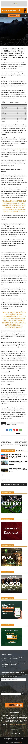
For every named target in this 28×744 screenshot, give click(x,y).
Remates (6, 18)
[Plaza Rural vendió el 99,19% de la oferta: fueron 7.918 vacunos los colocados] (4, 463)
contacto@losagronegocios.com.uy (17, 724)
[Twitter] (16, 733)
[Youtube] (19, 733)
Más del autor (19, 450)
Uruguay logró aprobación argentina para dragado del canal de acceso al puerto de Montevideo (21, 443)
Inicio (2, 18)
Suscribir (4, 684)
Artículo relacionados (8, 450)
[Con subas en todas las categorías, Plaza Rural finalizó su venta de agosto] (4, 456)
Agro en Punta (10, 422)
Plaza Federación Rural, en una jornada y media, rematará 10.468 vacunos (18, 469)
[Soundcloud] (12, 733)
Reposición (14, 424)
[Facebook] (8, 733)
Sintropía (20, 742)
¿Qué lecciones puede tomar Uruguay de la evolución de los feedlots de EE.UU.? (13, 657)
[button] (26, 15)
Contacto (18, 739)
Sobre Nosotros (11, 739)
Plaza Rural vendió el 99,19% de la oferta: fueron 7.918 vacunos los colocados (18, 463)
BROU (16, 422)
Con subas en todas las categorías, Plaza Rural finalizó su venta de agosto (18, 456)
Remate (8, 424)
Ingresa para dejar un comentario (14, 484)
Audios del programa (18, 738)
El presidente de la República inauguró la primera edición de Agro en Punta (7, 443)
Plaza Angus (20, 422)
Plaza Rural (3, 424)
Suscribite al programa (8, 738)
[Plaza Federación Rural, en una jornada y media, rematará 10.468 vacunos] (4, 469)
